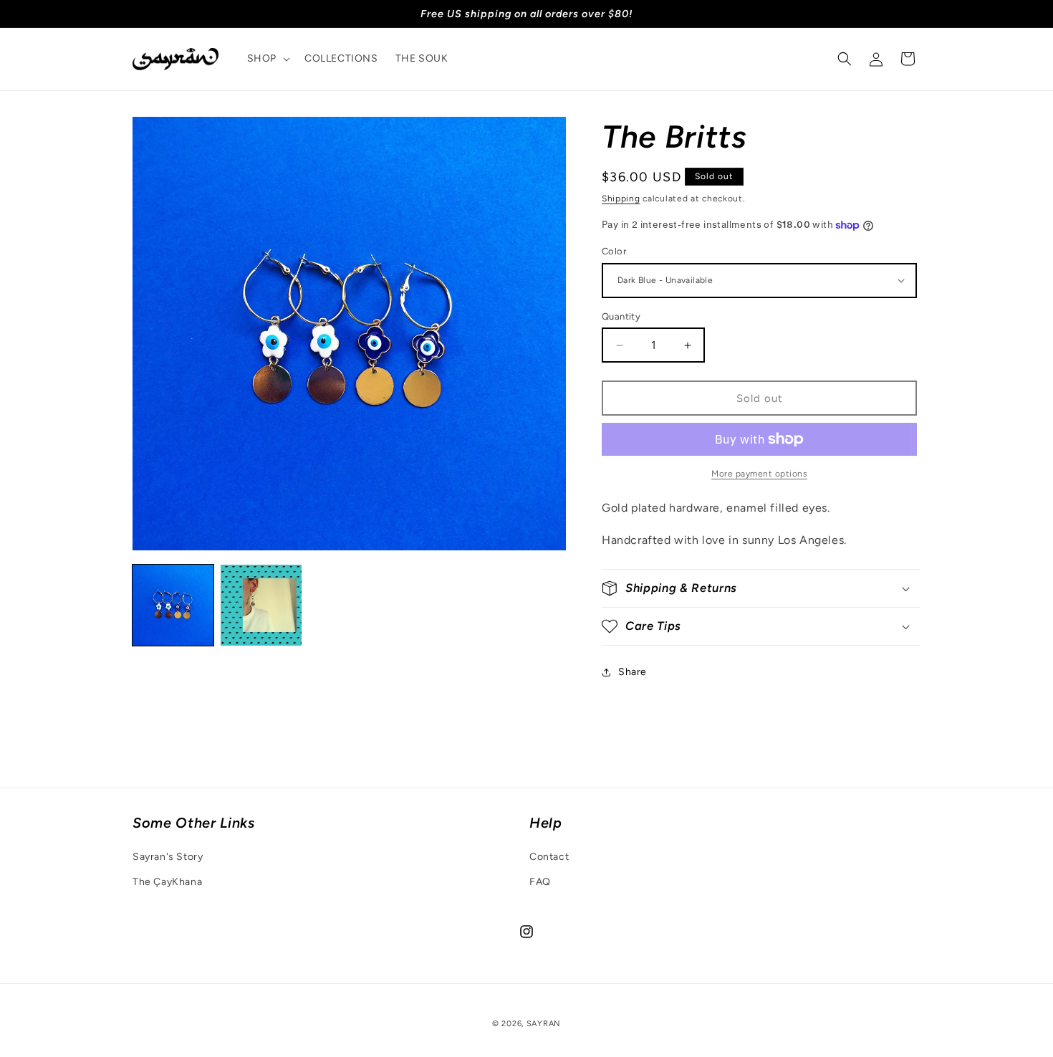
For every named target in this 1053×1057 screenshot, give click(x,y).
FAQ (540, 882)
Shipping (621, 198)
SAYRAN (543, 1023)
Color (614, 251)
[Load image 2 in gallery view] (261, 605)
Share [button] (632, 672)
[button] (267, 59)
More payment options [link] (759, 474)
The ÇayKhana (167, 882)
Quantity (621, 316)
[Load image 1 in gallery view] (173, 605)
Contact (549, 857)
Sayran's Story (168, 857)
